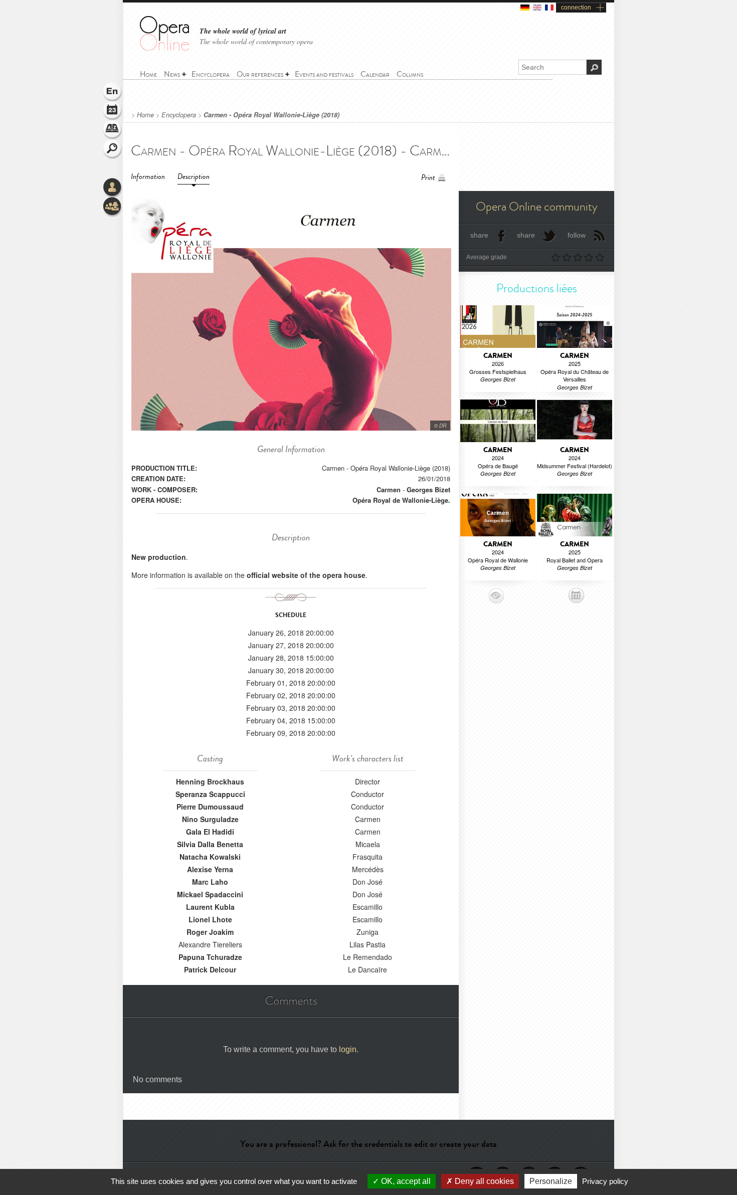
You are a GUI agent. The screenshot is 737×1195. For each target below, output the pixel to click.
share (479, 235)
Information (148, 176)
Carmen (389, 489)
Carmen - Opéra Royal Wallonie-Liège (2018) (271, 114)
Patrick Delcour (210, 969)
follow (577, 235)
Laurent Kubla (210, 907)
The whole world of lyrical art (243, 31)
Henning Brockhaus (210, 781)
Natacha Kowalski (210, 857)
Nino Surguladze (210, 819)
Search (113, 149)
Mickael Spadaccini (210, 894)
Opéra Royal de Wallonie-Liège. (401, 500)
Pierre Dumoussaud (210, 807)
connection (576, 7)
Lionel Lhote (210, 919)
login (347, 1049)
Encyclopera (178, 114)
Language (113, 92)
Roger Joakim (210, 932)
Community (113, 207)
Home (145, 114)
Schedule (113, 111)
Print (428, 177)
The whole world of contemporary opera (256, 41)
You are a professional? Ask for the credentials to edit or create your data (368, 1143)
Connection (113, 188)
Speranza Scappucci (210, 794)
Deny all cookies (483, 1181)
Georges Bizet (428, 489)
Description (193, 176)
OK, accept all (405, 1181)
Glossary (113, 130)
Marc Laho (210, 882)
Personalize (550, 1181)
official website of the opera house (306, 575)
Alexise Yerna (210, 869)
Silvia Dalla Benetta (210, 844)
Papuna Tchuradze (210, 957)
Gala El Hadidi (210, 832)
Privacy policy (605, 1181)
